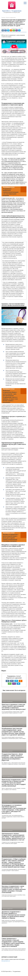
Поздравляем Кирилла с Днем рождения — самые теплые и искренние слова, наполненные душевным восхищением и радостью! (13, 757)
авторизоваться (5, 961)
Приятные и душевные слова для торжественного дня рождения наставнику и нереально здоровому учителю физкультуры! (14, 707)
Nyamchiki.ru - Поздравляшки (11, 11)
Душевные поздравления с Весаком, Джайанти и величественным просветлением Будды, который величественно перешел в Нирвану (13, 915)
